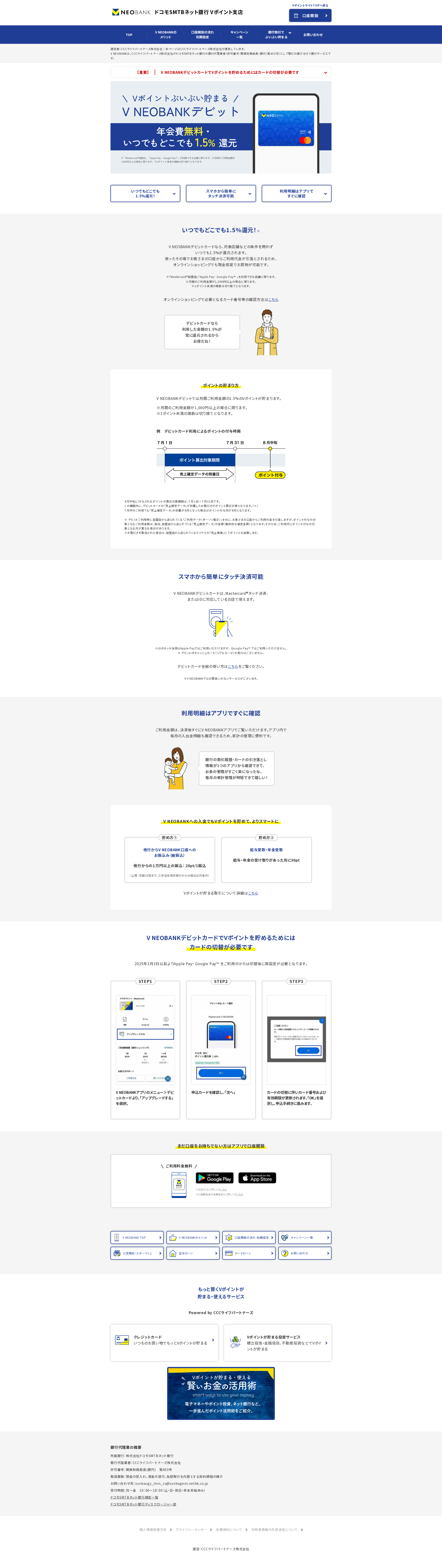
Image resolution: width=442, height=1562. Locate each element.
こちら (273, 299)
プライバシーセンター (191, 1529)
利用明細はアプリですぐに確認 (296, 193)
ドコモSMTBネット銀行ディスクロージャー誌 (143, 1504)
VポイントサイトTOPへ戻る (310, 5)
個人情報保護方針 (153, 1529)
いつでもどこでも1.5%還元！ (145, 193)
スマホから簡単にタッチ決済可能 (221, 193)
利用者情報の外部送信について (274, 1529)
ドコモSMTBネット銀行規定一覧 (134, 1497)
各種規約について (229, 1529)
